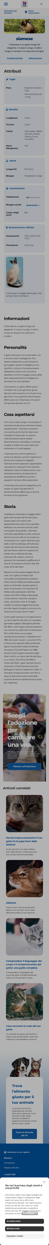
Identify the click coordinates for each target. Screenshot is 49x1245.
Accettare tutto (13, 1221)
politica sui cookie (29, 1213)
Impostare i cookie (15, 1236)
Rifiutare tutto (13, 1229)
